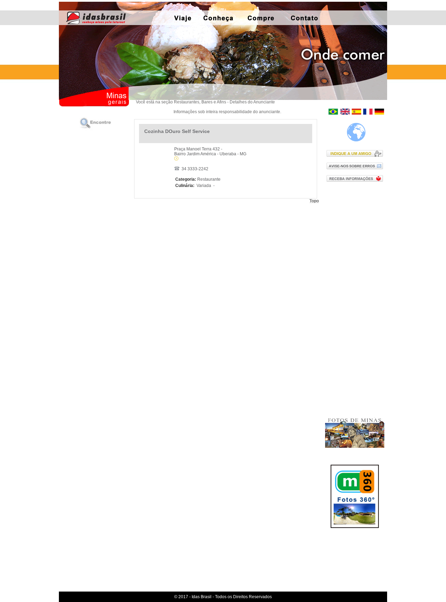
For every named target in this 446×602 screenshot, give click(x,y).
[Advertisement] (356, 299)
